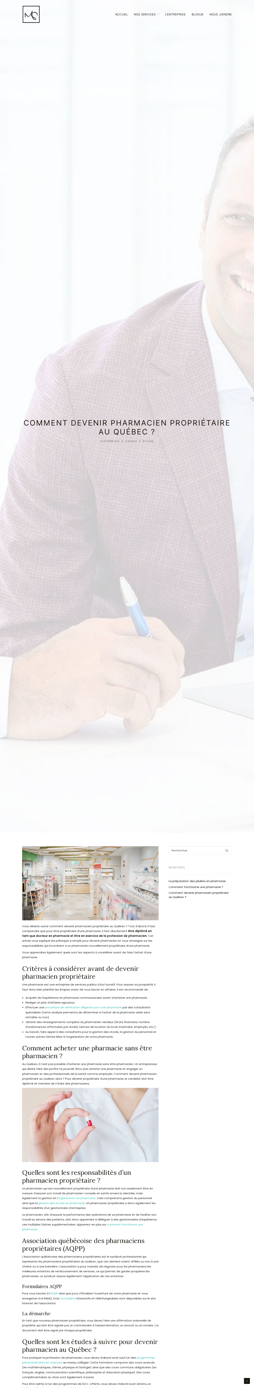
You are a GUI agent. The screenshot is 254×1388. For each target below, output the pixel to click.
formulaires (68, 1298)
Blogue (198, 14)
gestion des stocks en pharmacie (61, 1203)
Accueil (121, 14)
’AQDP (54, 1293)
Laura (150, 441)
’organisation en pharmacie (76, 1198)
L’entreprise (175, 14)
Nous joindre (221, 14)
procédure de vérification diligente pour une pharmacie (83, 1007)
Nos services (145, 14)
